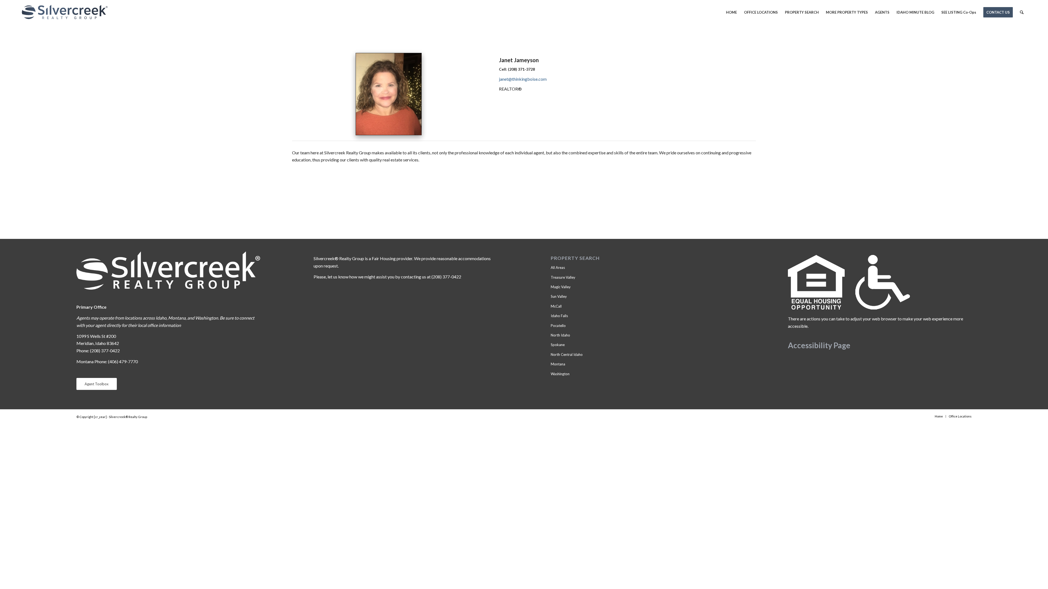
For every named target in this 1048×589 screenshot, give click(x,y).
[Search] (1021, 12)
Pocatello (558, 325)
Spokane (558, 344)
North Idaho (560, 335)
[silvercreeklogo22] (65, 12)
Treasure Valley (563, 277)
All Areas (558, 267)
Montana (558, 364)
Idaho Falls (559, 316)
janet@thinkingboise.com (523, 79)
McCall (556, 306)
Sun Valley (559, 296)
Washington (560, 374)
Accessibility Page (819, 345)
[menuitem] (731, 12)
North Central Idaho (567, 354)
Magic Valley (561, 287)
